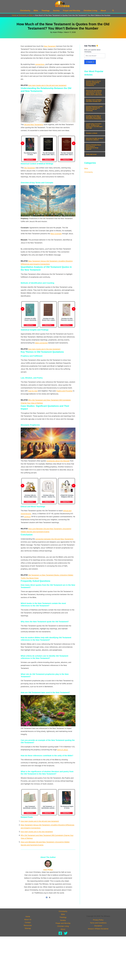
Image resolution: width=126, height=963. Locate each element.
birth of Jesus (62, 750)
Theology (45, 10)
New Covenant (56, 234)
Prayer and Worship (71, 10)
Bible (36, 10)
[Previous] (22, 143)
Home (28, 916)
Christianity (25, 10)
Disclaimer (98, 926)
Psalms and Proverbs (64, 391)
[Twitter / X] (49, 897)
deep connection (41, 343)
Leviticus (27, 517)
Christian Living (90, 10)
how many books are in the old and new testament (47, 85)
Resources (28, 925)
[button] (113, 10)
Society (56, 10)
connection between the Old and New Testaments (54, 539)
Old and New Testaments (33, 124)
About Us (27, 919)
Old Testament (29, 168)
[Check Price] (31, 159)
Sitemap (28, 928)
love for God (32, 391)
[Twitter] (66, 933)
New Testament (50, 46)
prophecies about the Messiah (58, 461)
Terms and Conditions (98, 923)
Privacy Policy (98, 920)
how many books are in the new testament (44, 349)
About (103, 10)
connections (39, 64)
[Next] (73, 143)
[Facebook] (46, 897)
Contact (28, 922)
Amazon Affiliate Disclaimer (98, 929)
